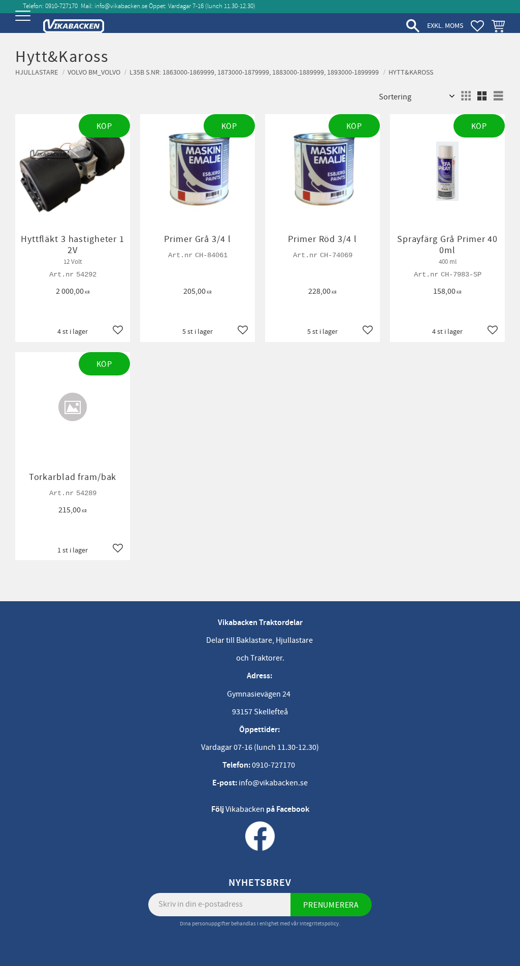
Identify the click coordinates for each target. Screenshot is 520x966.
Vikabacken (245, 809)
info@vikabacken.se (120, 6)
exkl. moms (445, 25)
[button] (24, 24)
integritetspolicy (319, 923)
